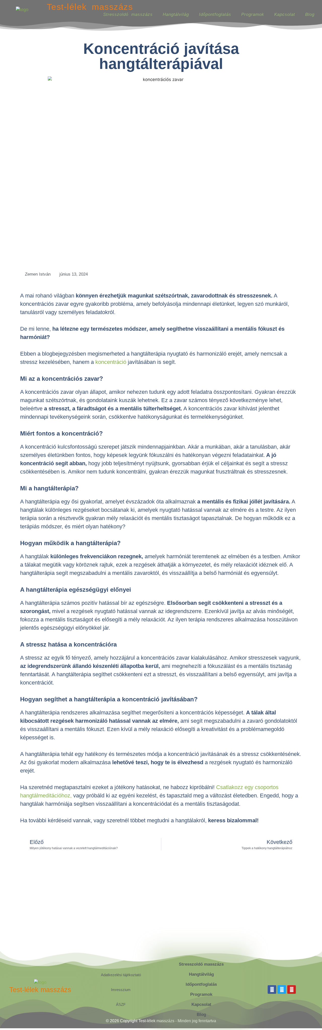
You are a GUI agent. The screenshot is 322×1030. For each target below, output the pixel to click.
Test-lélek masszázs (90, 7)
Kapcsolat (284, 14)
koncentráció (110, 362)
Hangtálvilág (176, 14)
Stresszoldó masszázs (128, 14)
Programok (252, 14)
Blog (309, 14)
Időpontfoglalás (215, 14)
